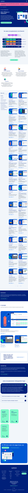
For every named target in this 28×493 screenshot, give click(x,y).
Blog (10, 473)
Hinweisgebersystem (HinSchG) (21, 489)
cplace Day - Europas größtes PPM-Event (4, 478)
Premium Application (3, 99)
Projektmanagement (3, 105)
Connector (2, 97)
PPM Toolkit (4, 475)
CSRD (10, 476)
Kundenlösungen (17, 471)
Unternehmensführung (4, 109)
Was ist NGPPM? (4, 471)
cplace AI (2, 98)
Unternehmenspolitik (9, 489)
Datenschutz (16, 489)
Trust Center (5, 489)
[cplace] (2, 1)
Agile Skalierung (3, 104)
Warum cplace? (4, 472)
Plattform (4, 474)
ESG (10, 478)
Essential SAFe (17, 345)
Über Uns (17, 472)
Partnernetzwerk (17, 474)
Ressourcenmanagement (5, 329)
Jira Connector (3, 345)
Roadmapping (2, 108)
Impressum (13, 489)
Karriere (17, 475)
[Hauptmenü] (26, 1)
